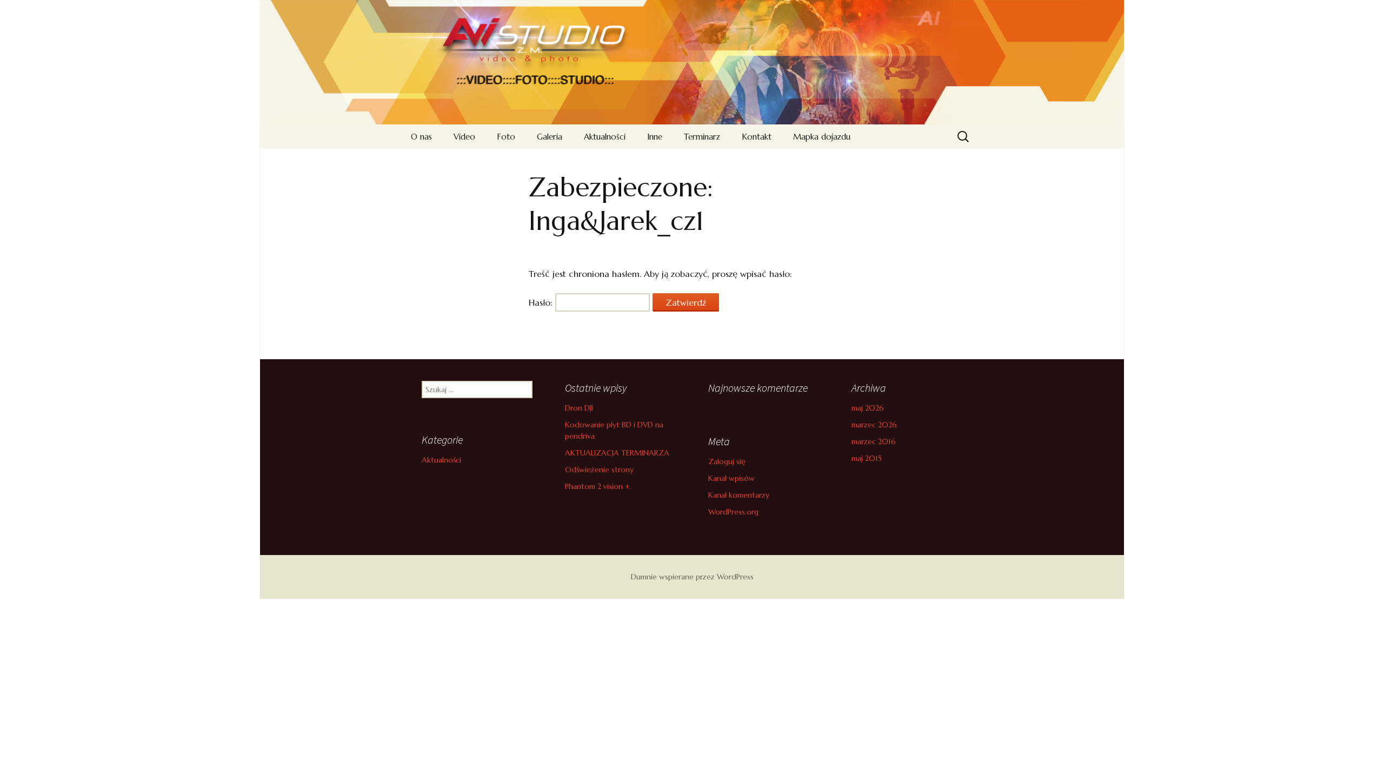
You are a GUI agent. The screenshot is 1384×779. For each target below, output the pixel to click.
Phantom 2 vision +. (598, 486)
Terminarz (702, 136)
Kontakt (756, 136)
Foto (506, 136)
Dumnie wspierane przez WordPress (692, 577)
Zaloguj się (727, 461)
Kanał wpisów (731, 478)
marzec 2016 (873, 441)
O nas (421, 136)
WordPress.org (733, 512)
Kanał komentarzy (738, 495)
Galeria (549, 136)
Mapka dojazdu (821, 136)
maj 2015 (866, 458)
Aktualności (605, 136)
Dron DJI (579, 408)
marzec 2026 (874, 425)
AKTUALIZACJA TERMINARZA (617, 453)
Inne (654, 136)
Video (464, 136)
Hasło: (542, 302)
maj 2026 (867, 408)
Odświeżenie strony (599, 469)
